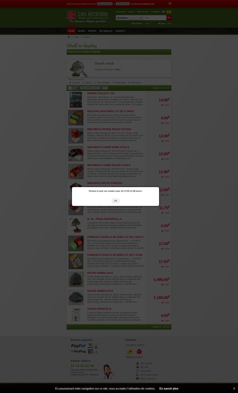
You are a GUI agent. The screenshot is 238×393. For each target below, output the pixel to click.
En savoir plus (168, 388)
